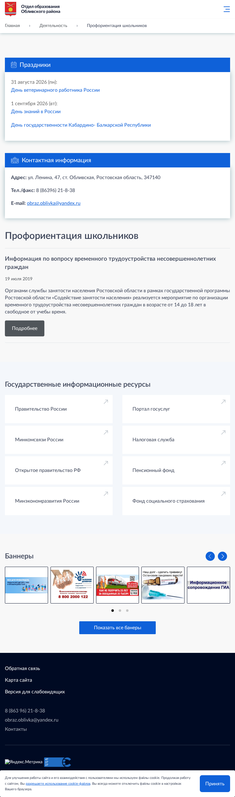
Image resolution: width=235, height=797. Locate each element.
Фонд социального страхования (168, 501)
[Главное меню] (225, 9)
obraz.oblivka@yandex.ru (53, 203)
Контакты (16, 729)
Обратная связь (22, 668)
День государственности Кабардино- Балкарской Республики (81, 125)
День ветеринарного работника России (55, 90)
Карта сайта (18, 680)
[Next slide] (222, 556)
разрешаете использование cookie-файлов (58, 783)
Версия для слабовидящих (35, 691)
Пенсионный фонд (153, 470)
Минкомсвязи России (39, 439)
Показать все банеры (117, 627)
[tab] (112, 610)
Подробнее (24, 328)
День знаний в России (36, 111)
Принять (215, 783)
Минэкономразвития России (47, 501)
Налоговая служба (153, 439)
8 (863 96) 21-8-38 (25, 710)
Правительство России (41, 409)
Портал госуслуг (151, 409)
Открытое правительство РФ (48, 470)
